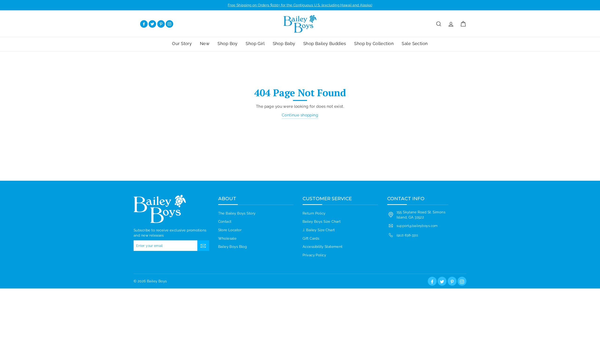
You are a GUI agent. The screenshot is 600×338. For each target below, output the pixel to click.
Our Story (182, 43)
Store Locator (230, 230)
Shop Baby (284, 43)
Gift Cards (311, 238)
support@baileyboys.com (417, 226)
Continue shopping (300, 115)
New (205, 43)
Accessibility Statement (323, 247)
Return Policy (314, 213)
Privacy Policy (314, 255)
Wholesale (227, 238)
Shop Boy (227, 43)
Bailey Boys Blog (232, 247)
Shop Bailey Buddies (324, 43)
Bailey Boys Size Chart (322, 221)
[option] (300, 5)
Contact (225, 221)
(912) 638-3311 (407, 235)
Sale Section (415, 43)
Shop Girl (255, 43)
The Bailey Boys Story (237, 213)
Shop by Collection (374, 43)
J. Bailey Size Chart (319, 230)
